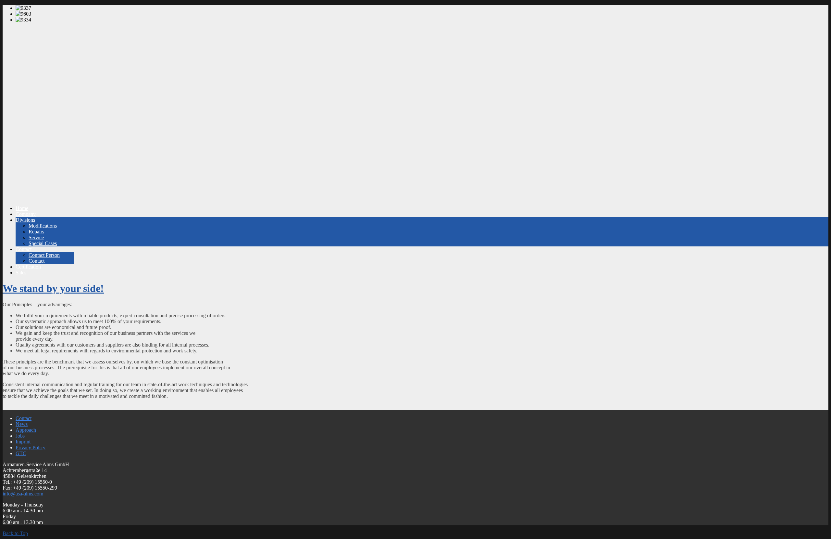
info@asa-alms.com (23, 493)
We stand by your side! (53, 288)
